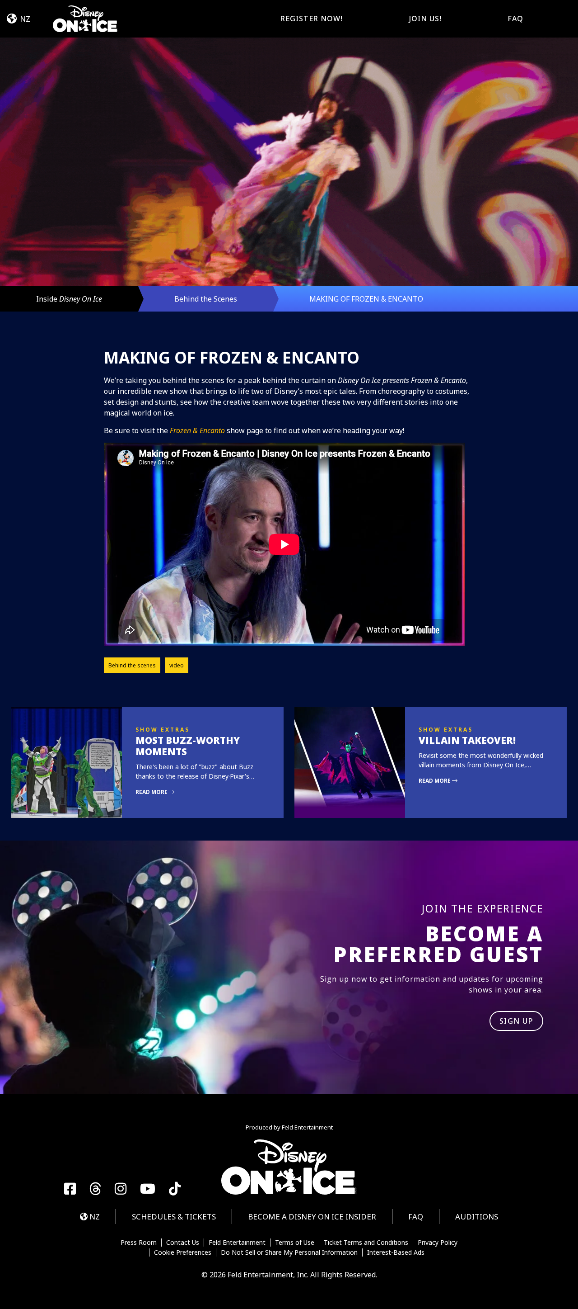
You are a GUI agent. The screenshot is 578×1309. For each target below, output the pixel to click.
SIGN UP (516, 1021)
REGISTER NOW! (311, 19)
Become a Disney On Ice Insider (312, 1216)
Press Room (139, 1242)
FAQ (515, 19)
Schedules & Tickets (174, 1216)
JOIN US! (425, 19)
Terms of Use (294, 1242)
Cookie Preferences (182, 1252)
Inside (69, 299)
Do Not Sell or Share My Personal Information (289, 1252)
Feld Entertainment (237, 1242)
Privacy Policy (437, 1242)
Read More (152, 792)
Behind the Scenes (205, 299)
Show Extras (162, 729)
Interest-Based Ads (395, 1252)
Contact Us (182, 1242)
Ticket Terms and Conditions (366, 1242)
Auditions (476, 1216)
